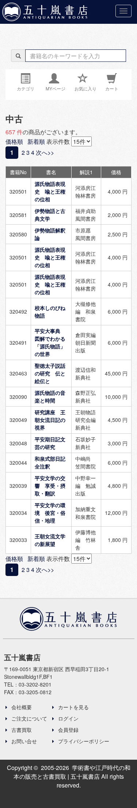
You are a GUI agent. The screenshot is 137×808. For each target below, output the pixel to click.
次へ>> (45, 152)
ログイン (68, 718)
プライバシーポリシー (83, 741)
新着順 (36, 141)
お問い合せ (23, 741)
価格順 (14, 141)
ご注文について (28, 718)
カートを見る (73, 707)
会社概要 (21, 707)
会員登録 (68, 729)
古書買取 (21, 729)
